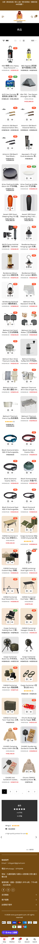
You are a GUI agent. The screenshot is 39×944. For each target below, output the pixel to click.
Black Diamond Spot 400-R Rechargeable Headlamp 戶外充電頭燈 (10, 508)
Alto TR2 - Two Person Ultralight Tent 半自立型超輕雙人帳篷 (28, 95)
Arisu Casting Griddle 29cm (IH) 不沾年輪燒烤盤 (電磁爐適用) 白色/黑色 (28, 185)
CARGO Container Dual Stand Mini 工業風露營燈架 (10, 598)
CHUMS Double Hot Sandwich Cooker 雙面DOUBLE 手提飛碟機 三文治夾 (28, 747)
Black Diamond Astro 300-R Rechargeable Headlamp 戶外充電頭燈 (10, 451)
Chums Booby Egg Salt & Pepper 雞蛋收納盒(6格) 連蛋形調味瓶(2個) (29, 719)
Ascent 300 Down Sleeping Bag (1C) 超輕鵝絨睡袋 (10, 215)
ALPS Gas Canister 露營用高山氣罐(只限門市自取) (10, 95)
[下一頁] (34, 791)
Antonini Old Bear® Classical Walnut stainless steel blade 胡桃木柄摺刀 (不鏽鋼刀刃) (28, 127)
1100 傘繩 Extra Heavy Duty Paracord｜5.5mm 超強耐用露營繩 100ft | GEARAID (10, 67)
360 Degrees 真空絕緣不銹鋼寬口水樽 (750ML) (29, 67)
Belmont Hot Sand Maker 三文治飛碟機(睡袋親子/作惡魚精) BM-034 (29, 331)
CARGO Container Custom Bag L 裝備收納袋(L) (10, 569)
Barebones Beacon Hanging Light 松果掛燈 (28, 245)
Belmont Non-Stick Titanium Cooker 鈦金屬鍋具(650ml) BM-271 (10, 360)
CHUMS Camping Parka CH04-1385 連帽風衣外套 (10, 747)
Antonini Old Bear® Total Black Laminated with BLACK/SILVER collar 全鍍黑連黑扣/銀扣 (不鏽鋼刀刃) (10, 155)
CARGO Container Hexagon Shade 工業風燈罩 (29, 629)
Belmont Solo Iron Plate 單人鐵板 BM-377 (10, 389)
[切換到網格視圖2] (23, 41)
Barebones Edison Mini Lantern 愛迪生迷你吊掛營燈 (29, 274)
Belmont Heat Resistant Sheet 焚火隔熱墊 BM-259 (29, 303)
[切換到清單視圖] (15, 41)
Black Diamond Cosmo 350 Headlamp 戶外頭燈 (29, 451)
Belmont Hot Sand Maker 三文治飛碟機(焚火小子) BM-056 (10, 331)
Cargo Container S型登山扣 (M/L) (29, 686)
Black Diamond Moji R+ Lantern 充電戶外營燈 (29, 480)
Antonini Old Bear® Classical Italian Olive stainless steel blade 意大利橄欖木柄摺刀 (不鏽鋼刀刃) (10, 127)
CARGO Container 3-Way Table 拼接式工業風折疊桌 (10, 537)
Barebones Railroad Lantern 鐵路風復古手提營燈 (10, 303)
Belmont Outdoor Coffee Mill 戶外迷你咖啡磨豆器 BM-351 (29, 360)
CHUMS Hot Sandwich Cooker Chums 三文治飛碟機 (10, 779)
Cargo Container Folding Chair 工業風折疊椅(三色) (10, 629)
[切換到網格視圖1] (20, 41)
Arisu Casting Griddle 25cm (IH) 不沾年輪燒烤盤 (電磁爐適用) (10, 185)
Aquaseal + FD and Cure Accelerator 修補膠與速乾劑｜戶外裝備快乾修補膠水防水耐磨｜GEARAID (28, 155)
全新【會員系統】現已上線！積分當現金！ (16, 2)
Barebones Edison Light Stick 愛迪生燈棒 (10, 274)
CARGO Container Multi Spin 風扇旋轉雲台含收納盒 (10, 686)
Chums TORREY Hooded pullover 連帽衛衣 (29, 779)
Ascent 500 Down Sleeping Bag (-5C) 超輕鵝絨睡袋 (28, 215)
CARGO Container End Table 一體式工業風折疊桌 (29, 598)
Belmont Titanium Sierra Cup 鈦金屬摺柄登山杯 (10, 417)
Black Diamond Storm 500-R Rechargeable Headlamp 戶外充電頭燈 (29, 508)
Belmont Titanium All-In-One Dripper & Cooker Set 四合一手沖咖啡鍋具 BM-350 (29, 389)
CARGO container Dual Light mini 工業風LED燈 (29, 569)
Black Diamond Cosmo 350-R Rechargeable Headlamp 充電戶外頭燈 (10, 480)
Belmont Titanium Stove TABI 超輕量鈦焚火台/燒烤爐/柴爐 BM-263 (29, 417)
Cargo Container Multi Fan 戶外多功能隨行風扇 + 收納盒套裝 (28, 658)
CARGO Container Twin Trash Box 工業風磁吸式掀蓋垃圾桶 (10, 719)
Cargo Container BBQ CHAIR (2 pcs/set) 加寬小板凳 (28, 537)
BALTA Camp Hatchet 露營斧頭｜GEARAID (10, 245)
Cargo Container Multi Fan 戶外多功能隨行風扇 (10, 658)
